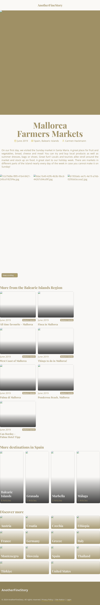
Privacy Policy (47, 599)
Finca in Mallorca (48, 324)
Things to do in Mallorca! (52, 360)
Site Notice (60, 599)
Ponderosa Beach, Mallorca (53, 397)
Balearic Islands (29, 320)
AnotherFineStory (50, 5)
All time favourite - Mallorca (16, 324)
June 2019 (5, 320)
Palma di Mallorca (10, 397)
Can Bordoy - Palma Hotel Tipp (10, 435)
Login (69, 599)
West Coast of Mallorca (13, 360)
